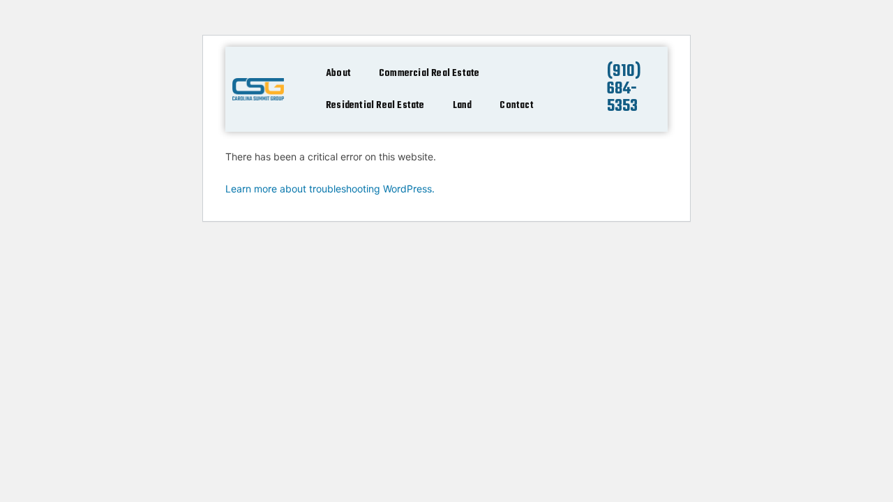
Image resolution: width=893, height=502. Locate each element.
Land (462, 105)
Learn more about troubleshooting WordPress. (330, 189)
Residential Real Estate (375, 105)
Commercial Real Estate (429, 73)
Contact (516, 105)
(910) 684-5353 (624, 89)
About (338, 73)
